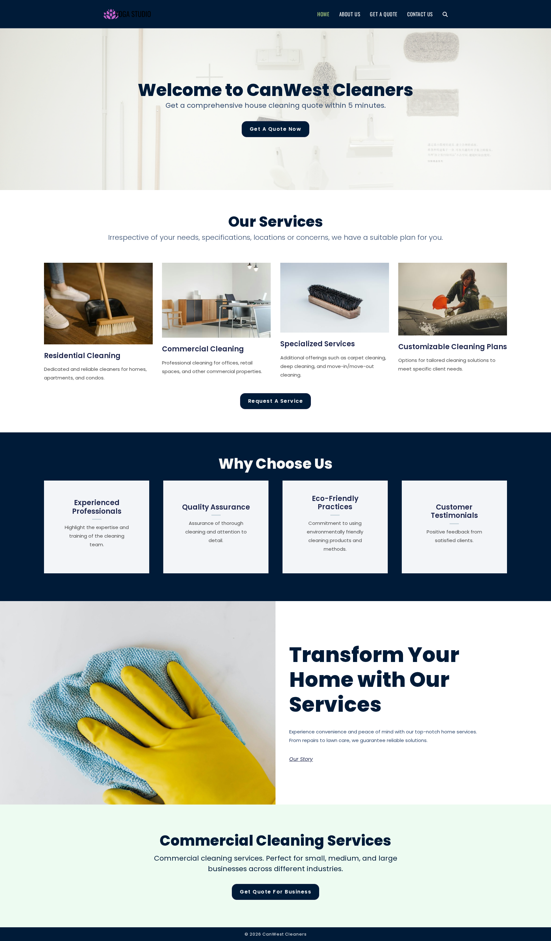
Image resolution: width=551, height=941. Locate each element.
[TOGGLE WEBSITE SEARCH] (445, 14)
